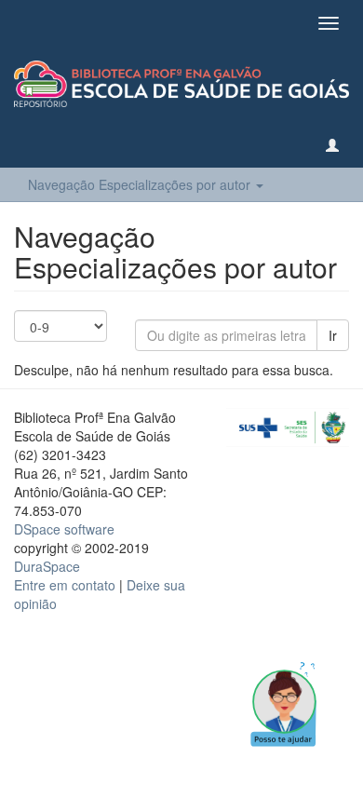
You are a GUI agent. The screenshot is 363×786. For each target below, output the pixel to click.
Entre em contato (64, 585)
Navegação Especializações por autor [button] (141, 184)
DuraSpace (47, 566)
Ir (333, 335)
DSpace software (64, 529)
